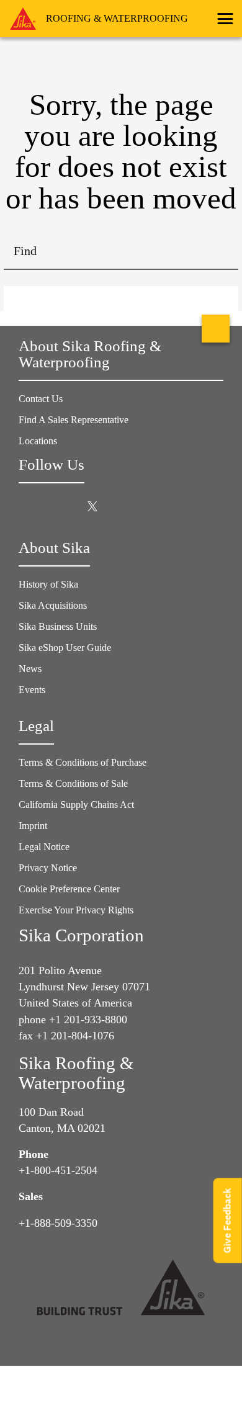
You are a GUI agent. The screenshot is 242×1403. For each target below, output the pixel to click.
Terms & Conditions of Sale (73, 783)
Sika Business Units (58, 626)
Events (32, 689)
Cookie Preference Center (69, 889)
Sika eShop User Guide (65, 647)
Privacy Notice (48, 868)
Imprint (33, 825)
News (30, 668)
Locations (38, 441)
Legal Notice (44, 846)
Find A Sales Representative (73, 420)
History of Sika (48, 584)
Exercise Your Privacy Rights (77, 910)
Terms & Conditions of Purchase (82, 762)
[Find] (219, 251)
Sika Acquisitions (53, 605)
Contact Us (41, 398)
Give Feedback (227, 1220)
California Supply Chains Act (76, 804)
